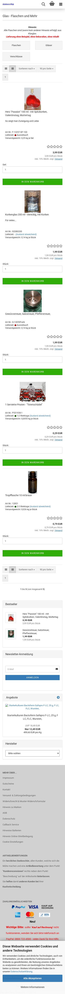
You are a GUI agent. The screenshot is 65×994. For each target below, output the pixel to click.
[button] (6, 68)
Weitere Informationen (33, 987)
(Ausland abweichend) (26, 234)
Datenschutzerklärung (21, 971)
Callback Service (11, 824)
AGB (5, 813)
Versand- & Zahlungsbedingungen (19, 795)
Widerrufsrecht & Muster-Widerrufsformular (24, 801)
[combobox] (26, 68)
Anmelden (32, 677)
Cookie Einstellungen (13, 842)
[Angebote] (58, 698)
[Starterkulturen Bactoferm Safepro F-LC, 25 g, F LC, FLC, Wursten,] (32, 707)
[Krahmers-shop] (7, 4)
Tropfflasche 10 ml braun (18, 495)
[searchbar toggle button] (43, 4)
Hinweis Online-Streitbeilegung (18, 836)
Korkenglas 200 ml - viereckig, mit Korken (27, 214)
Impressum (8, 778)
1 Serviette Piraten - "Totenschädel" (23, 404)
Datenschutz (9, 818)
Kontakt (6, 789)
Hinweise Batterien (12, 830)
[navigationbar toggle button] (60, 4)
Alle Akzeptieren (32, 978)
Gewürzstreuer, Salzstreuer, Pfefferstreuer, (27, 313)
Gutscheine (8, 783)
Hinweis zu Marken (12, 807)
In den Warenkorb (32, 182)
